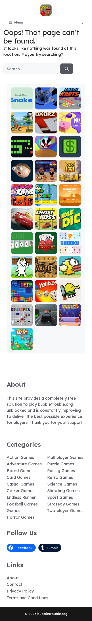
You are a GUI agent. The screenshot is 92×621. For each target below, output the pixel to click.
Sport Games (60, 497)
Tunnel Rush (46, 152)
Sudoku (70, 250)
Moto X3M (22, 130)
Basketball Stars (46, 176)
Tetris (22, 298)
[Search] (66, 68)
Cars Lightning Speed (22, 222)
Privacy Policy (20, 591)
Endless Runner (21, 497)
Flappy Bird (70, 272)
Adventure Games (24, 463)
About (13, 577)
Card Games (19, 477)
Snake (22, 154)
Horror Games (21, 517)
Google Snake (22, 104)
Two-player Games (65, 510)
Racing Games (61, 470)
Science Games (62, 484)
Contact (15, 584)
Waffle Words (46, 272)
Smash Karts (70, 104)
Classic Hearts (46, 248)
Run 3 (46, 106)
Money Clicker (70, 152)
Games (13, 510)
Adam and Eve (70, 200)
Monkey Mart (22, 345)
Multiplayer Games (65, 457)
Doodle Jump (70, 296)
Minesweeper (22, 320)
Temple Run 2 (70, 176)
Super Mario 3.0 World (46, 198)
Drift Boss (46, 226)
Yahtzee (46, 298)
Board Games (20, 470)
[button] (81, 22)
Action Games (20, 457)
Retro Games (60, 477)
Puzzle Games (60, 463)
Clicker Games (20, 490)
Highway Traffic (46, 320)
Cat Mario (22, 274)
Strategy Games (63, 504)
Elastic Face (22, 176)
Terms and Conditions (27, 597)
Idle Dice (70, 226)
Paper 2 (70, 130)
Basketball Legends (69, 320)
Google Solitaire (22, 248)
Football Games (22, 504)
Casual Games (20, 484)
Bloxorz (46, 130)
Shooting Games (63, 490)
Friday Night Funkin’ (22, 198)
